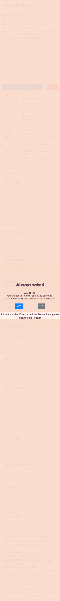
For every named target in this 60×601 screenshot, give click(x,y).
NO (41, 306)
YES (19, 306)
